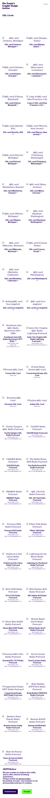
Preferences (10, 791)
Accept (27, 791)
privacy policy (24, 779)
